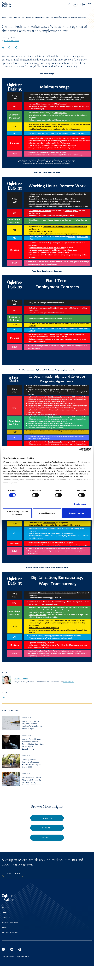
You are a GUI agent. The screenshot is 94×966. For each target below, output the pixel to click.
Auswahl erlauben (47, 513)
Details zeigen (80, 504)
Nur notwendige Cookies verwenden (17, 513)
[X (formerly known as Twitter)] (3, 949)
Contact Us (6, 917)
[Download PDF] (3, 47)
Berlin (65, 681)
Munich (71, 681)
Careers (4, 912)
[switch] (35, 495)
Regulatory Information (10, 932)
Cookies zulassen (76, 513)
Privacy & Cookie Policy (10, 922)
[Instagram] (19, 949)
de (81, 4)
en (84, 4)
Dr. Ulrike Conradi (11, 40)
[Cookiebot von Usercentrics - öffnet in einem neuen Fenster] (80, 449)
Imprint (4, 927)
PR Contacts (6, 907)
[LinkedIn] (11, 949)
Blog (3, 697)
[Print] (9, 47)
